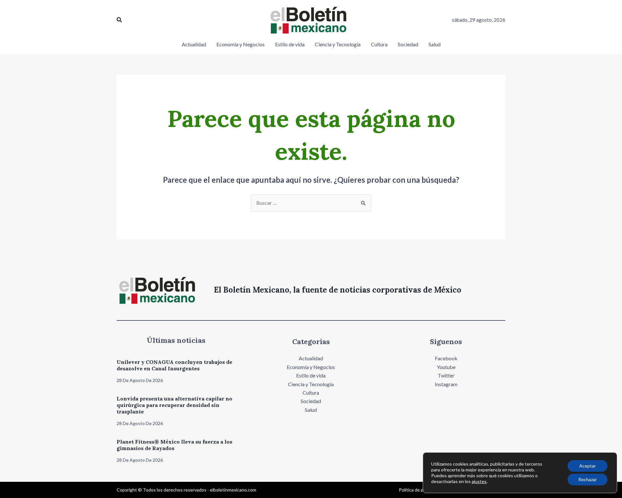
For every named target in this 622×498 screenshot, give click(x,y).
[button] (119, 20)
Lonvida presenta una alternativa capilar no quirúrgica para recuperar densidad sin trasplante (174, 405)
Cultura (311, 392)
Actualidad (311, 358)
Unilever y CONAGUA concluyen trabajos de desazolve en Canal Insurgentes (174, 365)
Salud (311, 410)
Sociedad (311, 401)
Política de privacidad (420, 489)
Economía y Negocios (311, 367)
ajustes (479, 481)
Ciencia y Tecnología (311, 384)
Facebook (446, 358)
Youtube (446, 367)
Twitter (446, 375)
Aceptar (587, 466)
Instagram (446, 384)
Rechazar (587, 479)
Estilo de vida (311, 375)
